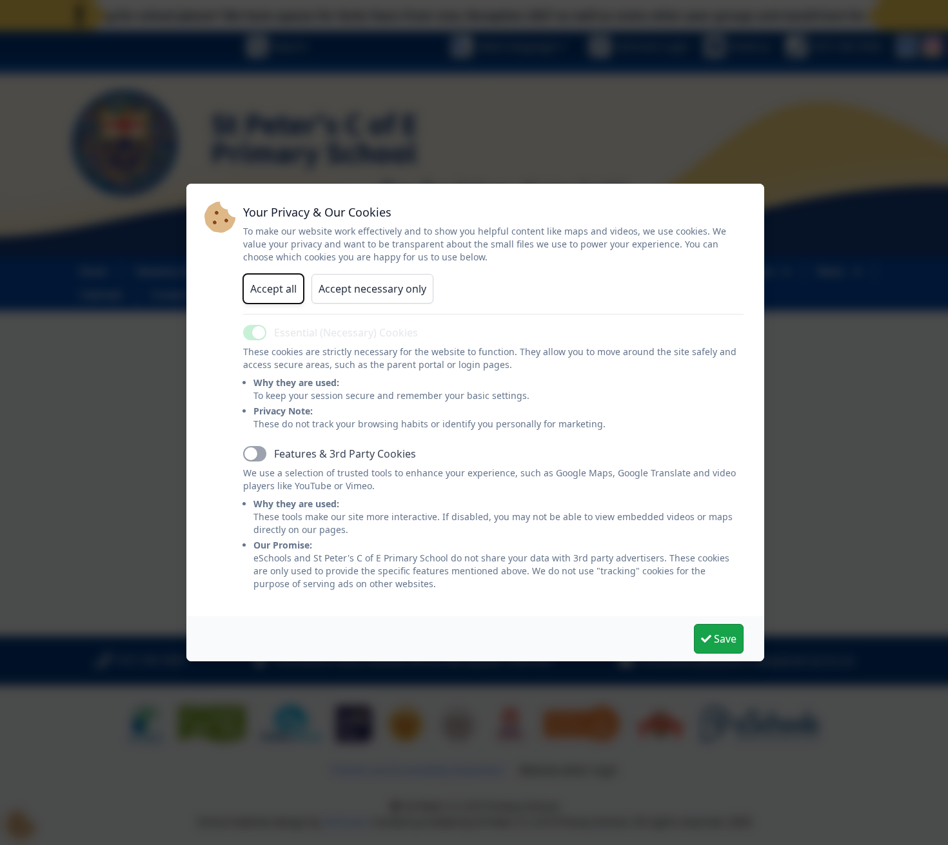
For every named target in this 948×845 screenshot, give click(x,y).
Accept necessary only (372, 289)
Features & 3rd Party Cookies (345, 454)
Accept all (273, 289)
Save (723, 639)
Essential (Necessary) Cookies (346, 332)
